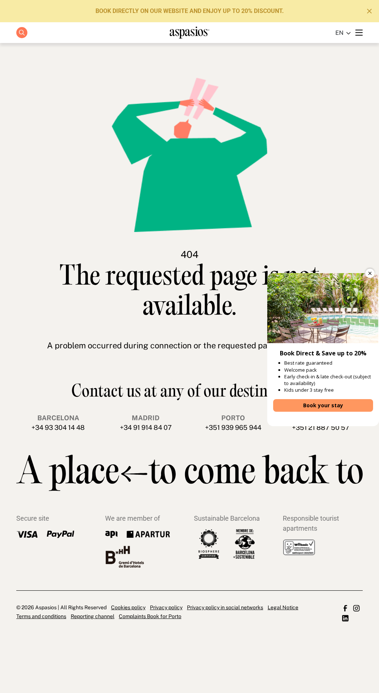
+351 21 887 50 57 (320, 427)
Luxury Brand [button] (185, 75)
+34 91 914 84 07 (146, 427)
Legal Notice (283, 607)
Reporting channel (92, 616)
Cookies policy (128, 607)
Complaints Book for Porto (150, 616)
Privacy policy (166, 607)
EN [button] (339, 32)
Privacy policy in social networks (225, 607)
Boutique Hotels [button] (185, 59)
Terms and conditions (41, 616)
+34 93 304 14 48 (58, 427)
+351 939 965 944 (233, 427)
